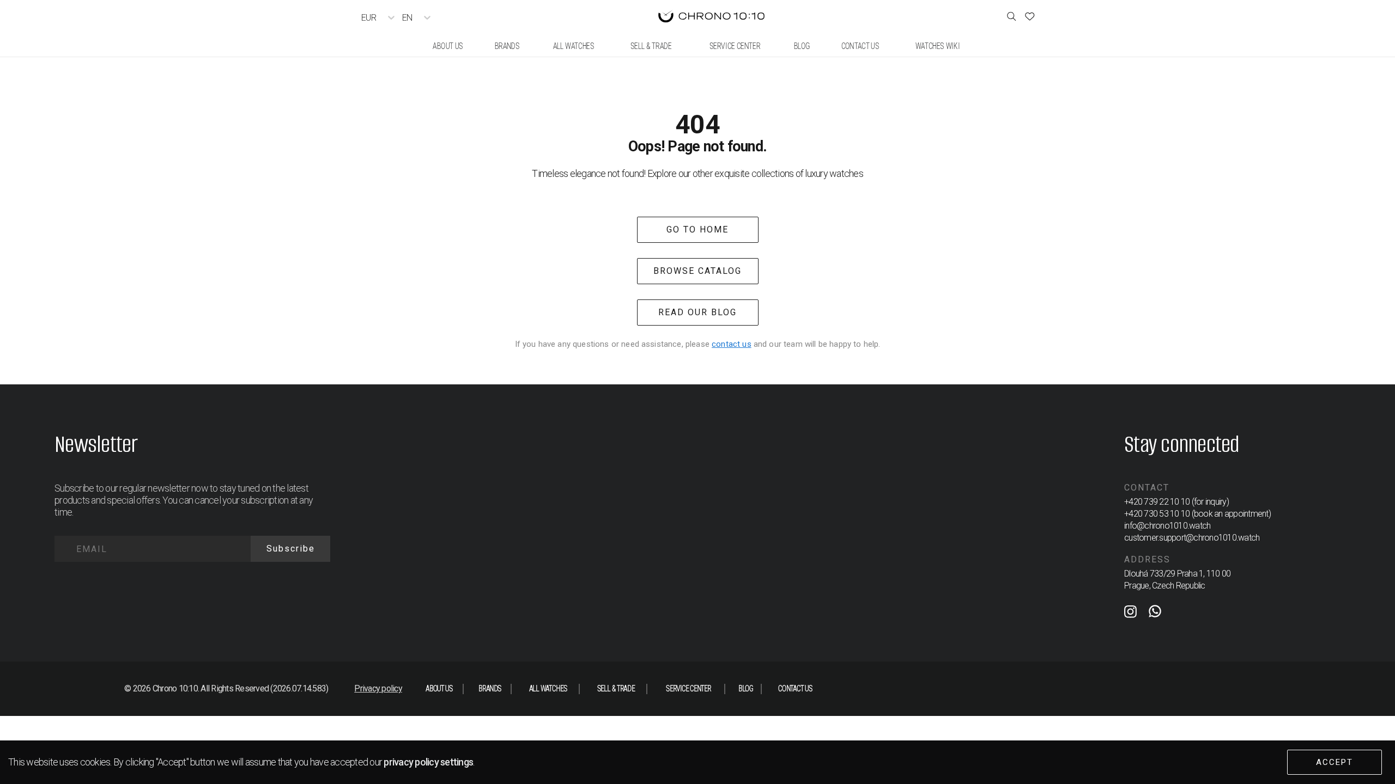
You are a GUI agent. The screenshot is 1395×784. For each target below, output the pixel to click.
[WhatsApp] (1155, 613)
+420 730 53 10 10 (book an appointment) (1197, 514)
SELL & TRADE (615, 688)
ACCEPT (1334, 762)
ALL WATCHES (548, 688)
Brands (489, 688)
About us (439, 688)
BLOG (745, 688)
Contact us (795, 688)
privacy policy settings (428, 762)
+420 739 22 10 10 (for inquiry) (1176, 502)
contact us (731, 344)
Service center (688, 688)
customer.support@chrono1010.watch (1191, 537)
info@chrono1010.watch (1167, 525)
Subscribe (290, 548)
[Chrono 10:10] (711, 17)
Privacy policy (378, 688)
